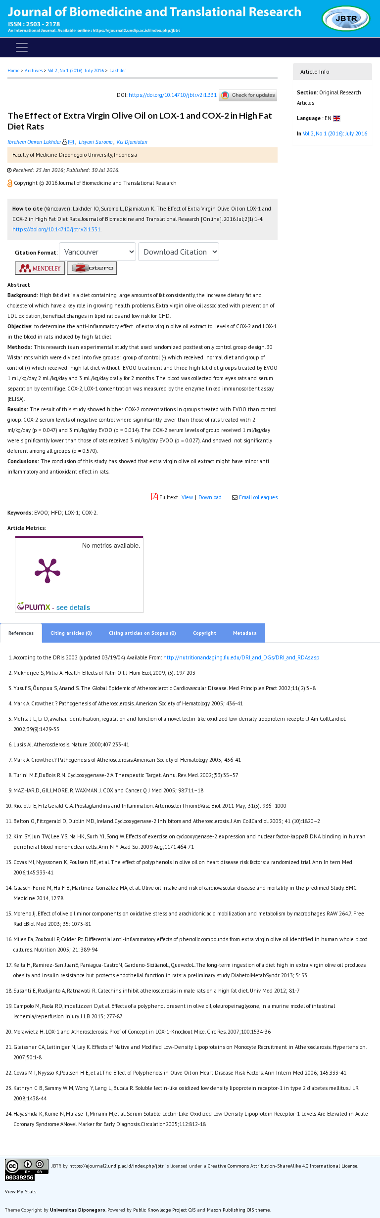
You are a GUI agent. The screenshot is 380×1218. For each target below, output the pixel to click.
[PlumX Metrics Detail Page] (47, 570)
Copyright (204, 633)
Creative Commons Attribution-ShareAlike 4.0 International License (282, 1166)
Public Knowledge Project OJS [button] (164, 1210)
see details (73, 607)
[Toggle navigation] (22, 47)
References (21, 633)
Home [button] (13, 70)
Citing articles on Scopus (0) (142, 633)
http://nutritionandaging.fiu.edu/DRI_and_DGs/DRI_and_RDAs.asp (241, 657)
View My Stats (20, 1191)
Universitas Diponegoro (77, 1210)
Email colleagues (258, 497)
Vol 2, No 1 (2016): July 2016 (76, 70)
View (187, 497)
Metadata (245, 633)
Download (210, 497)
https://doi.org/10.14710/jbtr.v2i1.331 (173, 94)
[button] (10, 182)
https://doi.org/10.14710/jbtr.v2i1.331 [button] (56, 229)
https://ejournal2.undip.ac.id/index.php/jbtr (116, 1166)
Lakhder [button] (117, 70)
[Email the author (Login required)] (71, 141)
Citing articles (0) (71, 633)
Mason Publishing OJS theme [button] (238, 1210)
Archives (34, 70)
